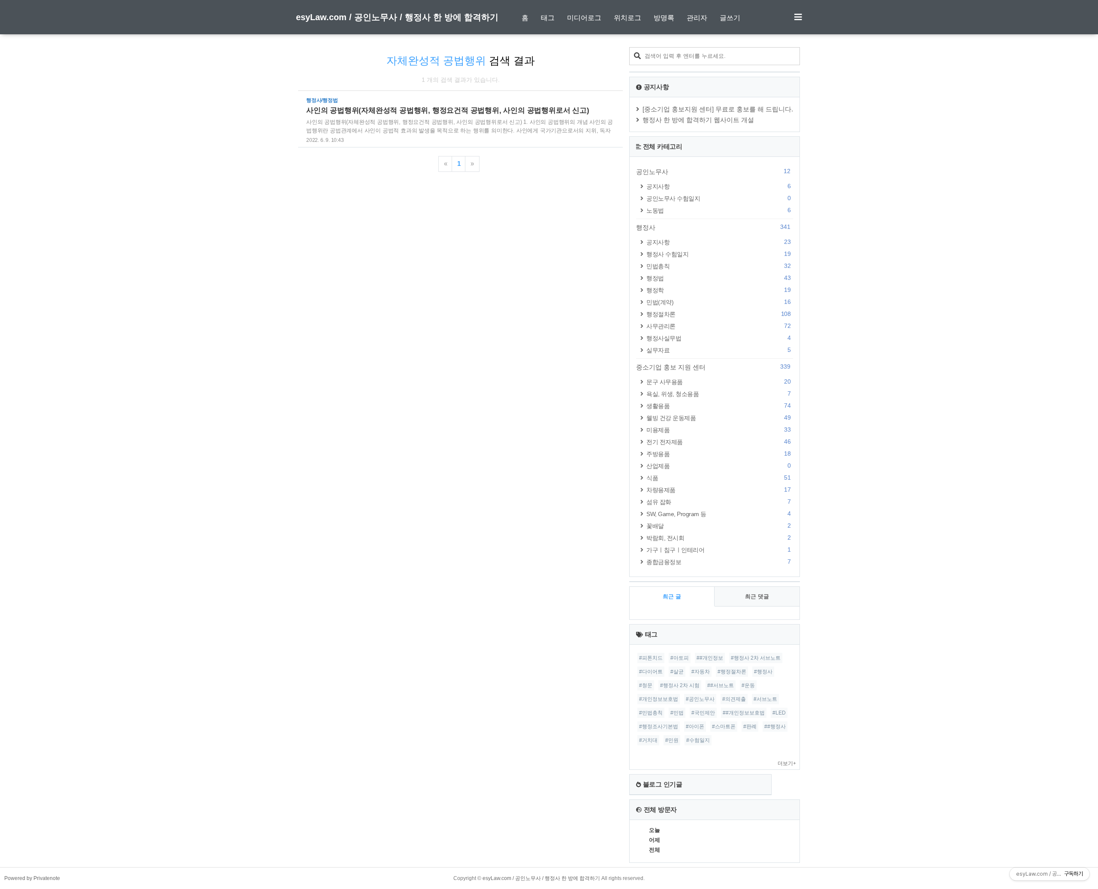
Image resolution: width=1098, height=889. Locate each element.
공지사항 (718, 186)
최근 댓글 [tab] (757, 596)
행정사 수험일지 (718, 254)
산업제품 (718, 465)
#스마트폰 (724, 727)
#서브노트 (765, 699)
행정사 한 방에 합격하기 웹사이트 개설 (698, 119)
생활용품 (718, 405)
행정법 (718, 278)
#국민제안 (703, 713)
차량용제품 (718, 489)
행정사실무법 (718, 338)
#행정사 (763, 672)
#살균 (677, 672)
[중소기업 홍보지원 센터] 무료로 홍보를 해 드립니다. (718, 109)
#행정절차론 (732, 672)
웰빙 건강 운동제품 (718, 417)
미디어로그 (584, 17)
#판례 (750, 727)
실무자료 (718, 350)
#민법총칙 (651, 713)
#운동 (748, 685)
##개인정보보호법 (744, 713)
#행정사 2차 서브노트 (756, 658)
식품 (718, 477)
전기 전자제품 (718, 441)
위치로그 (627, 17)
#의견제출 (734, 699)
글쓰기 (730, 17)
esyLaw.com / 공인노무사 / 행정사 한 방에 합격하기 (397, 17)
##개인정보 (710, 658)
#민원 (672, 740)
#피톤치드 (651, 658)
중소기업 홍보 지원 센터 (713, 367)
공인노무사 (713, 171)
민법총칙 (718, 266)
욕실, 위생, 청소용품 (718, 393)
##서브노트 (720, 685)
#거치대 (648, 740)
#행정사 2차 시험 (680, 685)
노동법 (718, 210)
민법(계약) (718, 302)
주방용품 (718, 453)
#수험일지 (698, 740)
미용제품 (718, 429)
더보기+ (787, 763)
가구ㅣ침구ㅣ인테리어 (718, 549)
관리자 (697, 17)
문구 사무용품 (718, 381)
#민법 (677, 713)
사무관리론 (718, 326)
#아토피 (679, 658)
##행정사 (775, 727)
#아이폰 (695, 727)
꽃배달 (718, 525)
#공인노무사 (700, 699)
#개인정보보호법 (658, 699)
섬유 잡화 (718, 501)
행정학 (718, 290)
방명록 (664, 17)
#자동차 (700, 672)
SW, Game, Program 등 (718, 513)
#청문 (645, 685)
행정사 (713, 227)
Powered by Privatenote (32, 878)
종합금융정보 (718, 561)
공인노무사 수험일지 (718, 198)
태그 (548, 17)
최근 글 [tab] (672, 596)
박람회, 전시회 (718, 537)
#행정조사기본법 (658, 727)
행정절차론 (718, 314)
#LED (779, 713)
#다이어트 (651, 672)
